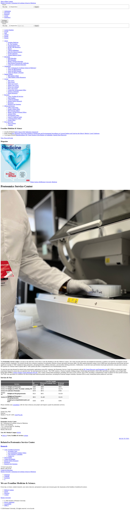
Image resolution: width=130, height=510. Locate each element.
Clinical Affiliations (13, 50)
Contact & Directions (7, 470)
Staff (5, 33)
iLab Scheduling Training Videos (17, 453)
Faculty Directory (13, 53)
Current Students (9, 30)
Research (6, 14)
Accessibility (7, 504)
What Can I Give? (13, 83)
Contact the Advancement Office (17, 90)
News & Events (8, 122)
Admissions (7, 11)
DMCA (6, 505)
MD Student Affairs (13, 76)
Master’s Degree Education (15, 61)
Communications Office (14, 118)
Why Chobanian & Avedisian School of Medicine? (22, 68)
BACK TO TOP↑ (124, 438)
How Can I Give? (13, 88)
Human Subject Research (15, 101)
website (26, 435)
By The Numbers (13, 44)
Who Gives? (11, 82)
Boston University (6, 497)
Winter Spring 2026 (35, 182)
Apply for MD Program (14, 69)
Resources (11, 103)
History (10, 49)
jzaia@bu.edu (18, 415)
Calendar (10, 125)
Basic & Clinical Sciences (15, 52)
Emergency (7, 17)
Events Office (11, 120)
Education (7, 12)
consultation (16, 405)
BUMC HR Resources (14, 47)
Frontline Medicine (13, 42)
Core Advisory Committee (15, 454)
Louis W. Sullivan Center (15, 117)
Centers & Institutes (13, 99)
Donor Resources (13, 93)
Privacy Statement (9, 502)
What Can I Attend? (13, 87)
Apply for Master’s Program (16, 72)
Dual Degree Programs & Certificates (18, 63)
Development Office (13, 115)
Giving (6, 16)
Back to (4, 435)
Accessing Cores (12, 451)
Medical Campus (9, 490)
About (6, 41)
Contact (6, 494)
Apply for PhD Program (14, 71)
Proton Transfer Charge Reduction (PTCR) (25, 372)
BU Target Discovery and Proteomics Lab (95, 369)
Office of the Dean (13, 107)
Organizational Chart (13, 45)
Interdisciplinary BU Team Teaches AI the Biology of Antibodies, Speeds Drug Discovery (41, 135)
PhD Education (12, 58)
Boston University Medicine (49, 182)
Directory (7, 493)
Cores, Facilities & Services (15, 96)
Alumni (6, 34)
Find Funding (11, 98)
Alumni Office (12, 114)
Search (6, 491)
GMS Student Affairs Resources (17, 77)
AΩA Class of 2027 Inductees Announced (26, 132)
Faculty (6, 31)
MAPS (19, 432)
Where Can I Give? (13, 85)
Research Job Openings (14, 104)
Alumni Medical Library (14, 55)
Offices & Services (9, 106)
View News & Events (7, 138)
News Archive (12, 123)
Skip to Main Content (7, 1)
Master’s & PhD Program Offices (17, 112)
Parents (6, 36)
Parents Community (13, 91)
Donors (6, 38)
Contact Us (11, 456)
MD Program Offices (14, 110)
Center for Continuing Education (17, 64)
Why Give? (11, 80)
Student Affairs (8, 74)
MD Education (12, 60)
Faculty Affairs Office (14, 109)
